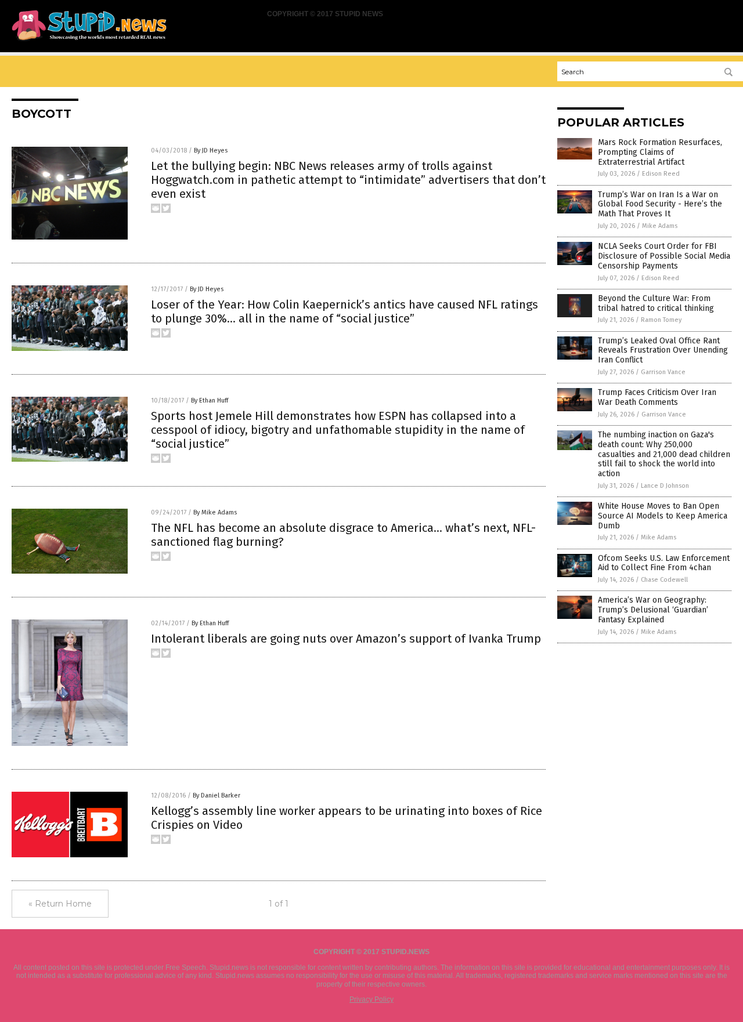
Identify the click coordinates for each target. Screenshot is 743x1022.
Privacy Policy (371, 999)
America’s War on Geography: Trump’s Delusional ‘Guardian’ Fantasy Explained (653, 610)
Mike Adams (659, 226)
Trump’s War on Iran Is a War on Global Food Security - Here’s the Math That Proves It (660, 204)
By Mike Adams (215, 512)
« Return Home (60, 903)
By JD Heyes (211, 150)
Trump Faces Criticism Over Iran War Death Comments (657, 397)
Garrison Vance (663, 372)
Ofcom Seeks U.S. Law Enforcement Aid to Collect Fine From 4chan (664, 563)
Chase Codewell (664, 580)
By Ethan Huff (209, 400)
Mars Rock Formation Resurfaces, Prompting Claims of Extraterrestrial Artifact (660, 152)
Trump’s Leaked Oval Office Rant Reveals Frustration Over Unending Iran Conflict (663, 350)
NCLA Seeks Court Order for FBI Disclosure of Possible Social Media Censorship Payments (664, 256)
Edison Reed (661, 173)
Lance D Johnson (665, 486)
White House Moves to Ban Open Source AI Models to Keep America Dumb (662, 516)
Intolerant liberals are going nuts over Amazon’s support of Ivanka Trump (346, 639)
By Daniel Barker (216, 795)
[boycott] (89, 41)
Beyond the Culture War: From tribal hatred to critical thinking (656, 303)
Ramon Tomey (661, 320)
